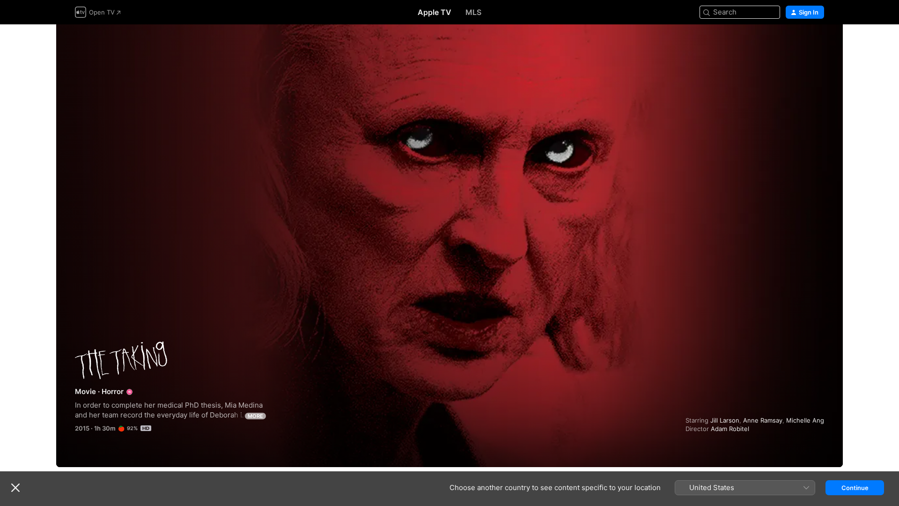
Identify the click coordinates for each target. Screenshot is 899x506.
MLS (473, 12)
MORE (255, 416)
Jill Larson (724, 420)
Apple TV (434, 12)
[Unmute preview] (817, 43)
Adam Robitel (730, 428)
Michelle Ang (805, 420)
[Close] (15, 488)
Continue (855, 487)
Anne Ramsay (762, 420)
